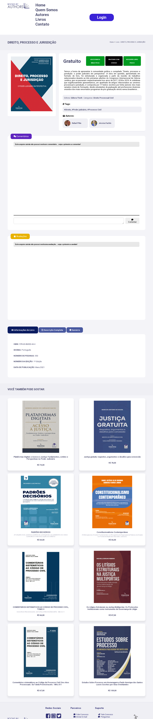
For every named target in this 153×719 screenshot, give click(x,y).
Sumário (75, 330)
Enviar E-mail (81, 717)
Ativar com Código (114, 61)
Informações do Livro (24, 330)
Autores (42, 15)
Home (40, 5)
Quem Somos (46, 10)
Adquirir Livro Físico (132, 61)
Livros (40, 19)
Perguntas (105, 717)
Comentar (132, 222)
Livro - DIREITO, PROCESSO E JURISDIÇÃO (130, 42)
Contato (42, 24)
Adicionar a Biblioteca (95, 61)
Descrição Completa (53, 330)
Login (101, 17)
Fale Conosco (81, 714)
